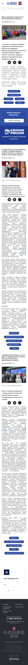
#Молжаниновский (14, 95)
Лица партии (18, 604)
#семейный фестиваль (14, 545)
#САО (8, 98)
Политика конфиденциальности (14, 647)
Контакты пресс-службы (7, 611)
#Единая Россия (14, 91)
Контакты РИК (19, 607)
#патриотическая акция (14, 340)
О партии (5, 604)
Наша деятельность (13, 8)
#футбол (8, 102)
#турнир (19, 98)
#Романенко (14, 333)
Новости (22, 8)
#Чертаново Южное (14, 344)
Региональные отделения (7, 607)
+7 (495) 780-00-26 (14, 619)
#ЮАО (14, 348)
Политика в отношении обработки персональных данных (14, 649)
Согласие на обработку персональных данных (14, 651)
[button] (8, 590)
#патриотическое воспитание (14, 553)
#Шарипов (14, 538)
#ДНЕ (19, 102)
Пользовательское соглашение (14, 645)
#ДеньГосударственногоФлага (14, 337)
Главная (4, 8)
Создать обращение (14, 120)
